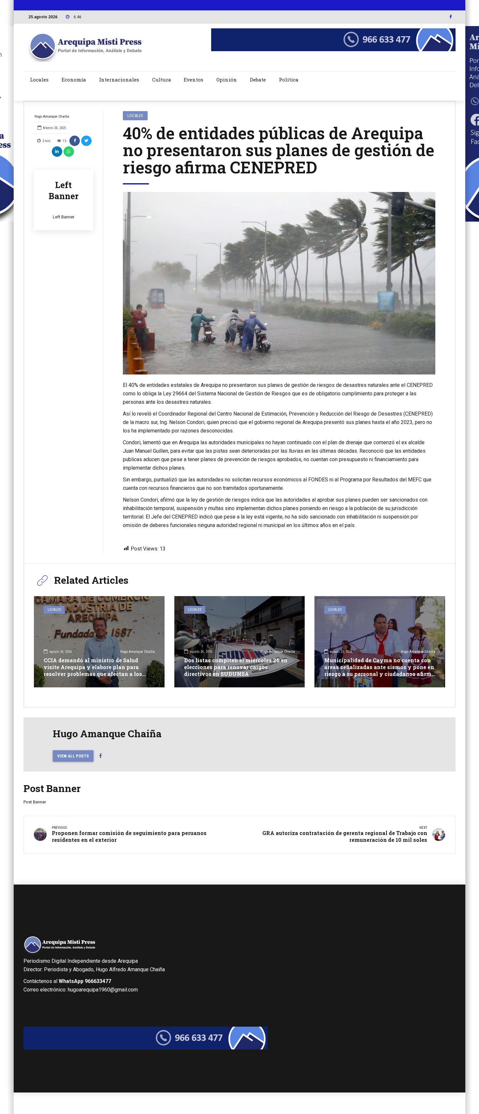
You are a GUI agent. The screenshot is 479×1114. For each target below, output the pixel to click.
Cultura (161, 79)
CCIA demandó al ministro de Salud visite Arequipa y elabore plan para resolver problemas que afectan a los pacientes (93, 670)
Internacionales (119, 79)
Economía (74, 79)
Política (288, 79)
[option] (279, 283)
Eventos (193, 79)
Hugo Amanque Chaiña (52, 116)
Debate (258, 79)
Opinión (226, 79)
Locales (39, 79)
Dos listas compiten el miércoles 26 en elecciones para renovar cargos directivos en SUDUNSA (235, 667)
